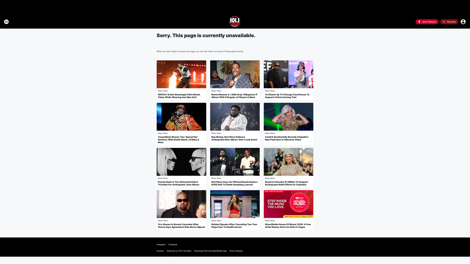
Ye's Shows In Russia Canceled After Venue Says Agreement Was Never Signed (181, 225)
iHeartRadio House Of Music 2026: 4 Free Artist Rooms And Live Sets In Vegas (288, 225)
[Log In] (463, 21)
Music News (163, 91)
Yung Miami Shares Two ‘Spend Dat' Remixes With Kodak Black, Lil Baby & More (178, 140)
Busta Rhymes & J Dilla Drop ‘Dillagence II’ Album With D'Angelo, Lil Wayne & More (234, 96)
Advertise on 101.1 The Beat (179, 251)
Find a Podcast (236, 251)
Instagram (161, 244)
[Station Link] (235, 21)
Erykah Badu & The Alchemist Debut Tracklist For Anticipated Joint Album (178, 183)
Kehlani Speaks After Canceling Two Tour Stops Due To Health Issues (234, 225)
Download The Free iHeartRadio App (210, 251)
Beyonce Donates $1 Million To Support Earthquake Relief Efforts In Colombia (286, 183)
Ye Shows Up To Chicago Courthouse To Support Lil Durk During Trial (287, 96)
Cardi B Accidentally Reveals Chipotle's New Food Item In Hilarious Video (286, 138)
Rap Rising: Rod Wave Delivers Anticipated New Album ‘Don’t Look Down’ (234, 138)
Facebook (173, 244)
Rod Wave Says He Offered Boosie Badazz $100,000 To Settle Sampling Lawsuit (234, 183)
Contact (160, 251)
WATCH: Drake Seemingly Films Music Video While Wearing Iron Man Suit (179, 96)
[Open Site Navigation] (6, 21)
